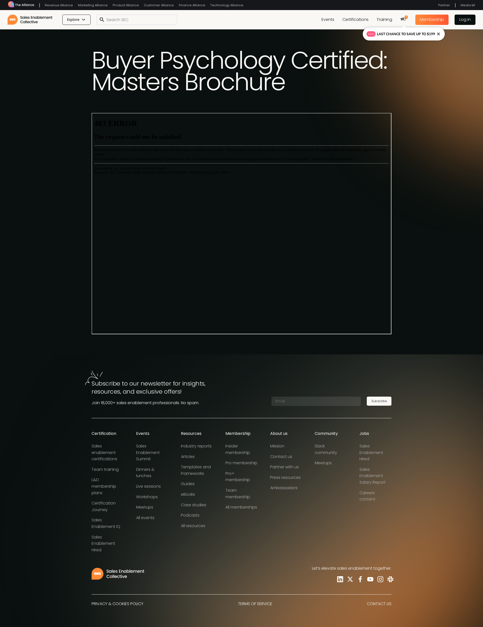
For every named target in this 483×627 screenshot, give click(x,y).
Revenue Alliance (59, 5)
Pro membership (241, 463)
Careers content (367, 496)
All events (145, 518)
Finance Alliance (192, 5)
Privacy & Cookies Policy (117, 604)
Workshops (147, 497)
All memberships (241, 507)
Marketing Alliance (93, 5)
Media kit (468, 5)
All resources (193, 526)
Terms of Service (255, 604)
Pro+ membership (237, 477)
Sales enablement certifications (104, 452)
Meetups (144, 507)
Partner (444, 5)
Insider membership (237, 449)
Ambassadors (284, 488)
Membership (432, 19)
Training (384, 19)
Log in (465, 19)
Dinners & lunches (145, 473)
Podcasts (190, 515)
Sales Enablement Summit (148, 452)
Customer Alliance (159, 5)
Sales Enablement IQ (106, 523)
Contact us (281, 456)
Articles (188, 456)
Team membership (237, 493)
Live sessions (148, 486)
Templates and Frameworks (196, 470)
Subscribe (379, 401)
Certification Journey (104, 506)
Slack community (326, 449)
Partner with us (284, 467)
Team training (105, 469)
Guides (188, 484)
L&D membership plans (104, 486)
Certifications (355, 19)
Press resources (285, 477)
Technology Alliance (226, 5)
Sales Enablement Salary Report (372, 476)
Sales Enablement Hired (103, 543)
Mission (277, 446)
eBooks (188, 494)
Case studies (193, 505)
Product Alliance (126, 5)
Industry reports (196, 446)
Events (327, 19)
